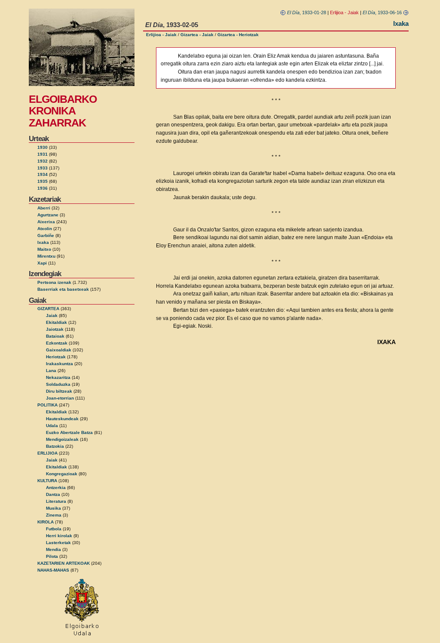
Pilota (52, 556)
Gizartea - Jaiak (197, 34)
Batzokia (55, 446)
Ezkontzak (56, 343)
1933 (42, 168)
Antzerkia (56, 487)
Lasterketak (58, 542)
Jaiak (52, 315)
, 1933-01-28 (306, 12)
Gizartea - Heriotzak (238, 34)
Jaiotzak (55, 329)
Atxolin (44, 228)
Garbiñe (45, 235)
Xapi (42, 263)
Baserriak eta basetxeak (63, 289)
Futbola (53, 528)
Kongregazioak (61, 473)
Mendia (53, 549)
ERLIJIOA (47, 453)
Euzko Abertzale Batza (69, 432)
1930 (42, 147)
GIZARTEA (48, 308)
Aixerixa (46, 221)
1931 (42, 154)
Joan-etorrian (60, 398)
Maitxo (44, 249)
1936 (42, 188)
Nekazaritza (58, 377)
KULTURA (47, 480)
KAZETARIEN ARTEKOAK (63, 563)
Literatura (56, 501)
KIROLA (45, 522)
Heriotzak (56, 356)
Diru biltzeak (59, 391)
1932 (42, 161)
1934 (42, 174)
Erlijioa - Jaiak (161, 34)
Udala (52, 425)
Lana (51, 370)
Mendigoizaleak (62, 439)
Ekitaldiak (56, 322)
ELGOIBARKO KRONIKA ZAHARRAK (63, 111)
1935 (42, 181)
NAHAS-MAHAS (53, 570)
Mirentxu (46, 256)
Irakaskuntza (59, 363)
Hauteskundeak (62, 418)
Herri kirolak (59, 535)
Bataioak (55, 336)
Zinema (53, 515)
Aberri (43, 208)
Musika (53, 508)
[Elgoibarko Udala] (82, 636)
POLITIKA (47, 405)
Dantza (53, 494)
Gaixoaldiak (58, 350)
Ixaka (43, 242)
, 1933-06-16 (383, 12)
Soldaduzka (58, 384)
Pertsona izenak (54, 282)
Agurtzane (47, 214)
